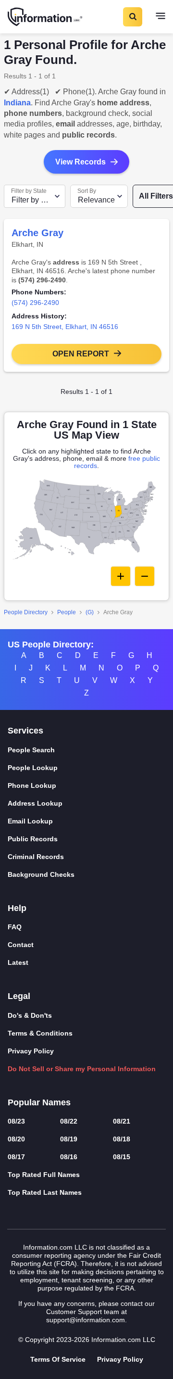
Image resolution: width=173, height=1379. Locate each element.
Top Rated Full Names (44, 1174)
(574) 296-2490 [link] (35, 302)
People (66, 612)
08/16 (68, 1157)
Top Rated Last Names (45, 1192)
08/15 (121, 1157)
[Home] (46, 16)
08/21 (121, 1121)
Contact (21, 945)
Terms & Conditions (40, 1033)
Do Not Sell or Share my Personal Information (82, 1069)
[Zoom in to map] (120, 576)
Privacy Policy (31, 1051)
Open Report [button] (80, 354)
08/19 (68, 1139)
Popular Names (39, 1102)
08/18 (121, 1139)
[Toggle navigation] (160, 16)
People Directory (26, 612)
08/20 (16, 1139)
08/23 (16, 1121)
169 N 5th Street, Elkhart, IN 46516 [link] (65, 326)
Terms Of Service (58, 1359)
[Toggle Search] (132, 16)
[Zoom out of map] (144, 576)
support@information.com (85, 1320)
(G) (90, 612)
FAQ (15, 927)
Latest (18, 962)
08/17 (16, 1157)
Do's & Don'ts (30, 1015)
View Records (80, 162)
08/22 (68, 1121)
